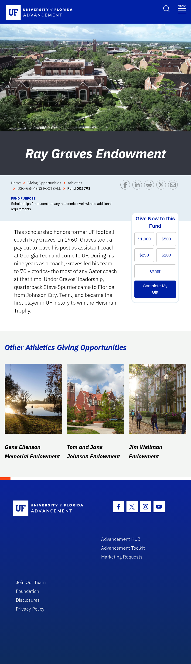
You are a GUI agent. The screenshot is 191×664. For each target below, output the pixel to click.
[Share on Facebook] (126, 188)
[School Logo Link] (51, 508)
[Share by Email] (174, 188)
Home (16, 182)
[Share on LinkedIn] (138, 188)
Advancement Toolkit (123, 548)
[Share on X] (162, 188)
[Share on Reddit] (150, 188)
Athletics (75, 182)
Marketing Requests (122, 557)
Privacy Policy (30, 609)
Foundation (27, 591)
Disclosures (28, 600)
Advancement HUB (120, 539)
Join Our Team (31, 582)
